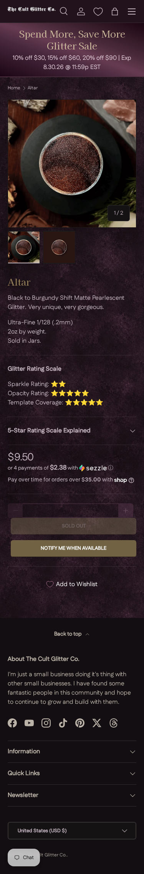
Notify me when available (73, 548)
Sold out (74, 525)
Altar (33, 88)
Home (14, 88)
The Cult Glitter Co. (46, 855)
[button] (114, 11)
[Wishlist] (97, 11)
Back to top (68, 634)
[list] (72, 163)
